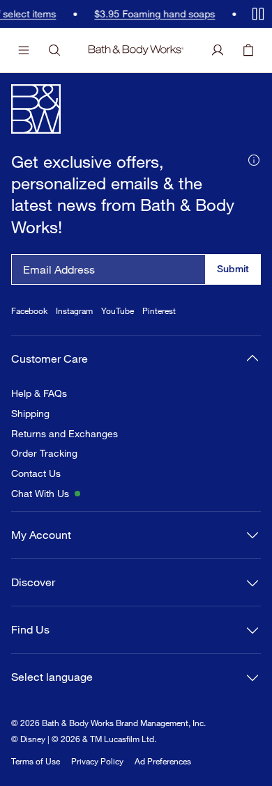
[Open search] (54, 50)
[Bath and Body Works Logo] (136, 50)
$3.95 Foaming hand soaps (119, 13)
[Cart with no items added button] (248, 50)
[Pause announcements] (258, 14)
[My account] (217, 50)
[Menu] (23, 50)
